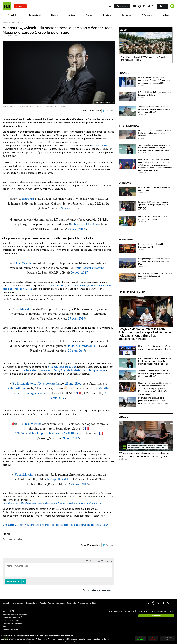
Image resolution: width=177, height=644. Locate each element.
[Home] (7, 6)
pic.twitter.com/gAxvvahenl (30, 393)
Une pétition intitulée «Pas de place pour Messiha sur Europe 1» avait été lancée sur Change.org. (52, 503)
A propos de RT (8, 611)
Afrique (71, 15)
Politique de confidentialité (12, 617)
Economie (126, 15)
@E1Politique (17, 388)
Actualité (12, 15)
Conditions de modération (12, 623)
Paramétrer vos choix (11, 620)
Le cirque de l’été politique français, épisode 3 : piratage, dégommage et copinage (153, 205)
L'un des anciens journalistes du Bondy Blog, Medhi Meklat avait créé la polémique (63, 370)
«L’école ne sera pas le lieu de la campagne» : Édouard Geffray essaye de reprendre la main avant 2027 (154, 80)
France (89, 15)
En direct (20, 6)
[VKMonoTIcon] (134, 6)
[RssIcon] (153, 6)
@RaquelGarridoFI (59, 479)
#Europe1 (28, 198)
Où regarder (122, 6)
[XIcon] (144, 6)
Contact (5, 626)
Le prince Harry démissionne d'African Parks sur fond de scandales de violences (154, 133)
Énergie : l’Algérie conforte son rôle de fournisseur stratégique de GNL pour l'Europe (154, 261)
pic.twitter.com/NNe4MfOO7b (61, 433)
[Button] (172, 6)
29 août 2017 (69, 208)
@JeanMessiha (22, 263)
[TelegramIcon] (148, 6)
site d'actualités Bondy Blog (62, 366)
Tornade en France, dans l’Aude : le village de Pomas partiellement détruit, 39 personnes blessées (154, 109)
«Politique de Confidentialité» (74, 642)
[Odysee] (139, 6)
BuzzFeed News (99, 145)
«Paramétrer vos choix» (99, 639)
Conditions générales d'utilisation (15, 614)
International (35, 15)
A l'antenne (147, 15)
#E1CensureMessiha (83, 224)
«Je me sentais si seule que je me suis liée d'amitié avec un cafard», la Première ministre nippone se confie (154, 147)
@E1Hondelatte (22, 383)
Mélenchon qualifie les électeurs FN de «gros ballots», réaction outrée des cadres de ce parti (56, 524)
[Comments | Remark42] (59, 575)
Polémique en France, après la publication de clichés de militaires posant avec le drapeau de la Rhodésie (154, 400)
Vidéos (166, 15)
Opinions (107, 15)
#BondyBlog (73, 383)
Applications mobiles (10, 629)
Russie (54, 15)
